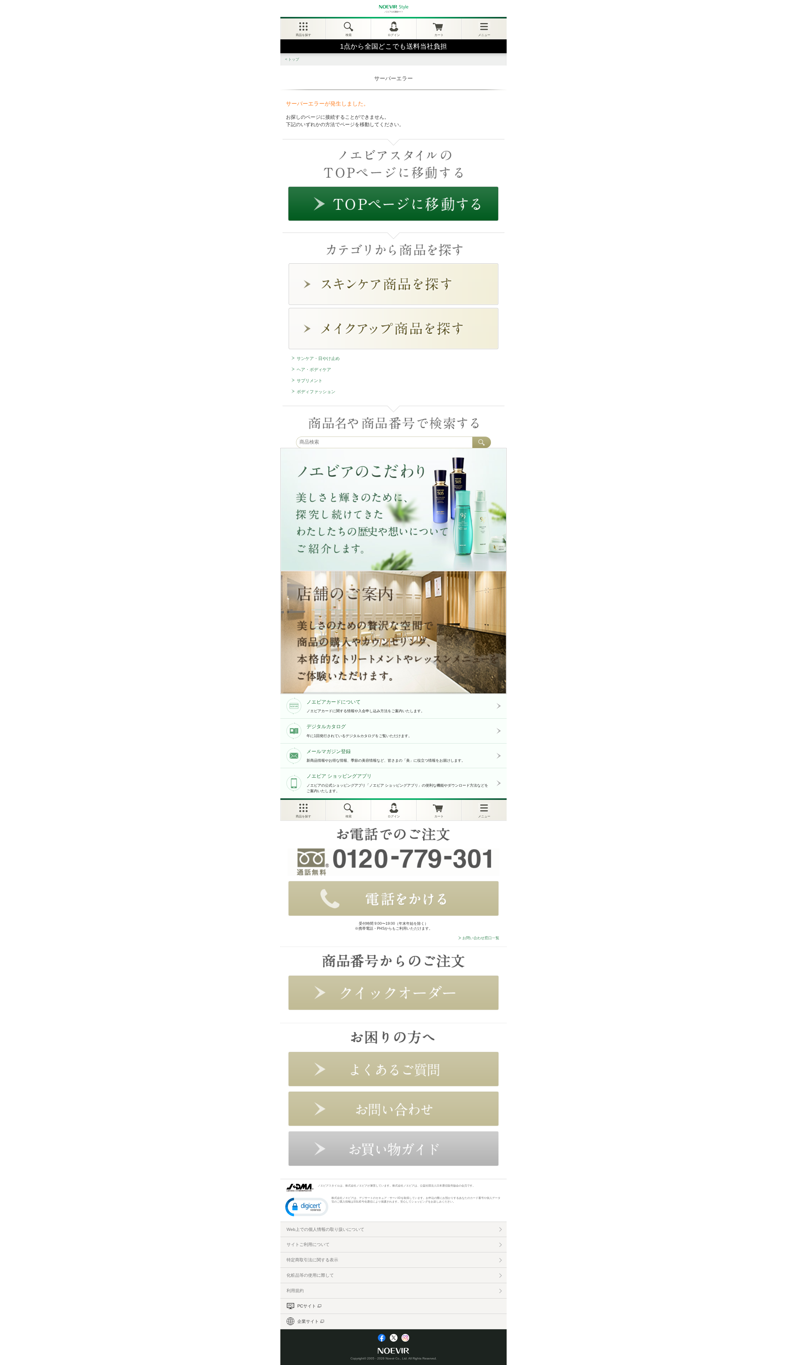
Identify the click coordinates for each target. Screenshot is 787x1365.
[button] (306, 1206)
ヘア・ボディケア (314, 369)
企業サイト (308, 1321)
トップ (293, 59)
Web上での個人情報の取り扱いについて (325, 1229)
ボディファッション (316, 391)
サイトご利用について (308, 1244)
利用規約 (295, 1290)
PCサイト (306, 1305)
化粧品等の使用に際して (310, 1275)
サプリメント (309, 380)
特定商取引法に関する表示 (312, 1259)
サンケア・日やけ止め (318, 358)
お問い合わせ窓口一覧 (480, 938)
